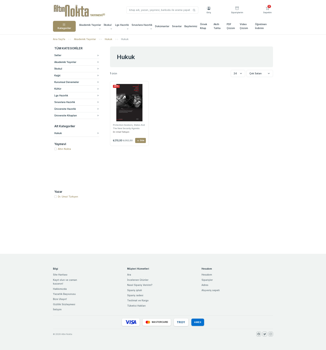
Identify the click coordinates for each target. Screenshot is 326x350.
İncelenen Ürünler (137, 279)
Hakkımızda (60, 288)
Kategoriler (64, 28)
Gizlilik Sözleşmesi (64, 304)
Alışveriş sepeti (211, 290)
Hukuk (108, 39)
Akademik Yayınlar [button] (90, 24)
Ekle (141, 140)
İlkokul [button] (108, 24)
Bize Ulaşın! (60, 299)
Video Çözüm (244, 26)
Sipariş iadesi (135, 295)
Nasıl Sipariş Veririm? (139, 284)
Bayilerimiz (190, 26)
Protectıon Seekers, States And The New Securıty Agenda (129, 126)
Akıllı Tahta (217, 26)
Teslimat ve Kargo (138, 300)
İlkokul (58, 68)
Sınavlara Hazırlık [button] (142, 24)
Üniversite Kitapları (65, 115)
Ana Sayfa (59, 39)
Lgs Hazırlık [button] (122, 24)
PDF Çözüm (231, 26)
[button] (267, 10)
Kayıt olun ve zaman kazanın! (65, 281)
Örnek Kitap (203, 26)
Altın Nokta (64, 148)
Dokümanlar (162, 26)
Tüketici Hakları (136, 305)
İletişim (57, 309)
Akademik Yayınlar (85, 39)
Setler (57, 55)
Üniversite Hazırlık (65, 108)
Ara (129, 274)
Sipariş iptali (134, 290)
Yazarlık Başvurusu (64, 293)
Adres (205, 284)
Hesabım (207, 274)
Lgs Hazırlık (61, 95)
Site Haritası (60, 274)
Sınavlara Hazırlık (64, 102)
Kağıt (57, 75)
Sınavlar (177, 26)
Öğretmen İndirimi (261, 26)
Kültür (57, 88)
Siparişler (207, 279)
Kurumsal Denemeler (66, 82)
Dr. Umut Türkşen (68, 196)
